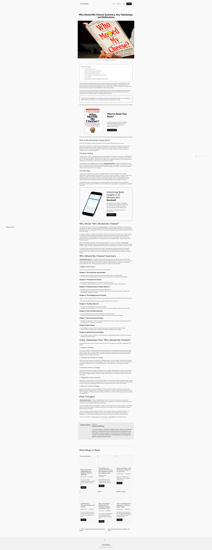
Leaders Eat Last (96, 416)
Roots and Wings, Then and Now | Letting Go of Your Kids (124, 469)
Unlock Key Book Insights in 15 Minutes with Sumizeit (96, 78)
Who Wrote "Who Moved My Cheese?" (93, 70)
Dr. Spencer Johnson (103, 227)
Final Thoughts (88, 76)
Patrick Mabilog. (84, 3)
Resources (118, 3)
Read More (83, 487)
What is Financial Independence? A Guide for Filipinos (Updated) (86, 472)
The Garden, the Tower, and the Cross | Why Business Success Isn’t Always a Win (106, 470)
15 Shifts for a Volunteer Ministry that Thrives (88, 505)
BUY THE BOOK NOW (112, 130)
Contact (129, 3)
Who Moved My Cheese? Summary (92, 72)
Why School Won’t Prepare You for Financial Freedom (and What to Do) (104, 506)
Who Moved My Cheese (109, 163)
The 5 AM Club (112, 416)
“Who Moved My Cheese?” (86, 259)
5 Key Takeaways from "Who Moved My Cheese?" (96, 74)
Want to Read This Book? (90, 69)
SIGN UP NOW (111, 214)
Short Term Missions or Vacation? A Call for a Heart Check (124, 505)
